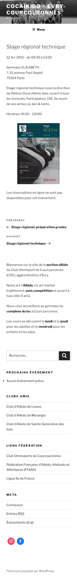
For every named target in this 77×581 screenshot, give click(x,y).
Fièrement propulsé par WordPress (30, 571)
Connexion (14, 505)
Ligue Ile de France (20, 478)
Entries (15, 514)
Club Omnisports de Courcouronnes (33, 456)
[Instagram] (11, 541)
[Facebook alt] (20, 541)
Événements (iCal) (20, 522)
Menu (41, 29)
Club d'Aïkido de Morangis (26, 415)
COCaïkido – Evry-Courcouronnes (36, 9)
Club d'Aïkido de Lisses (23, 407)
